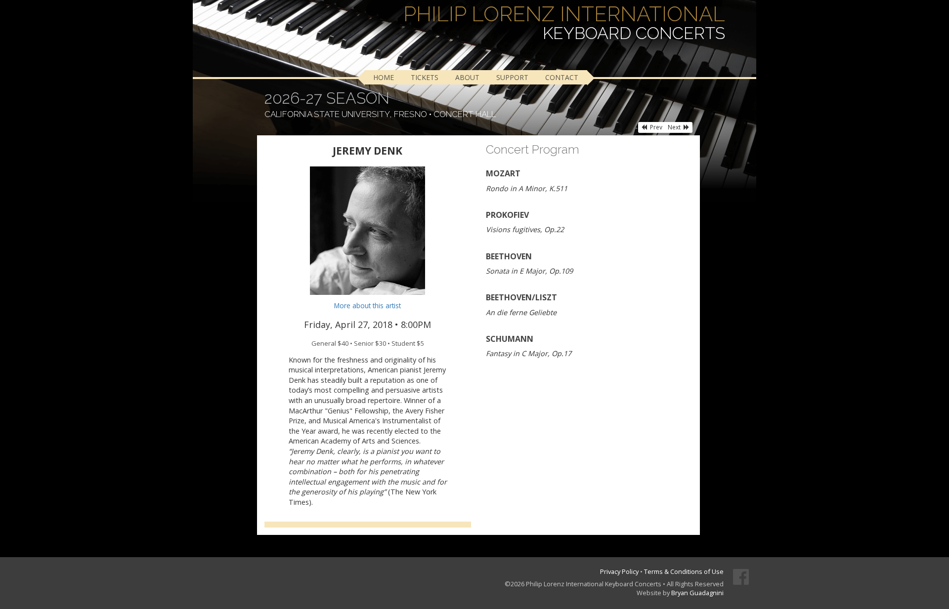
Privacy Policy (619, 571)
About (467, 77)
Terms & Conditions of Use (684, 571)
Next (674, 127)
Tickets (424, 77)
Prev (656, 127)
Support (512, 77)
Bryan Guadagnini (697, 592)
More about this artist (367, 305)
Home (383, 77)
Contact (561, 77)
